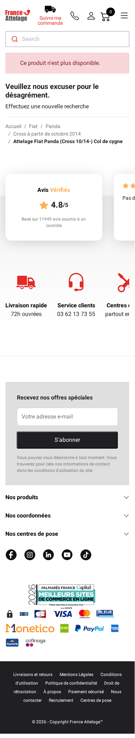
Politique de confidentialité (71, 683)
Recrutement (61, 700)
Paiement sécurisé (86, 691)
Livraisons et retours (32, 674)
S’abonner (67, 439)
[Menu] (124, 16)
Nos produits (21, 497)
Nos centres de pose (31, 533)
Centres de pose (95, 700)
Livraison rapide (26, 305)
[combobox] (67, 39)
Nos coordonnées (28, 515)
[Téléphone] (76, 15)
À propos (52, 691)
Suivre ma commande (50, 20)
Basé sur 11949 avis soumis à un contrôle (54, 222)
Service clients (76, 305)
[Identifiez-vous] (91, 16)
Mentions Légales (76, 674)
